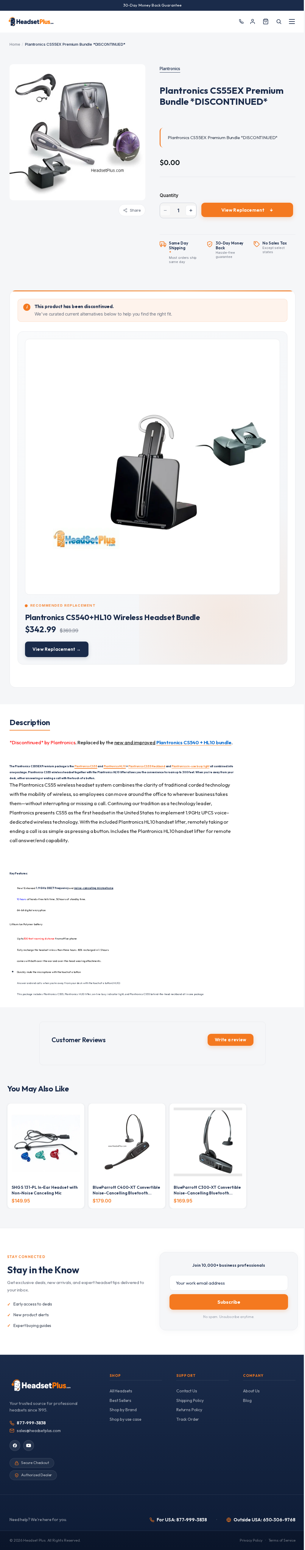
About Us (251, 1391)
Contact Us (186, 1391)
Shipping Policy (190, 1400)
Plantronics (170, 68)
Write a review (230, 1039)
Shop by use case (125, 1419)
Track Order (187, 1419)
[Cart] (266, 21)
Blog (247, 1400)
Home (15, 44)
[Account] (253, 21)
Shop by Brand (123, 1409)
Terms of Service (282, 1540)
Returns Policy (189, 1409)
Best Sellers (120, 1400)
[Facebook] (15, 1445)
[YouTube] (28, 1445)
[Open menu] (292, 21)
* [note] (185, 252)
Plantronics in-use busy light (190, 766)
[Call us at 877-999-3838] (241, 21)
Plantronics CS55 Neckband (146, 766)
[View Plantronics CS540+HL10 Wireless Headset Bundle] (152, 498)
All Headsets (121, 1391)
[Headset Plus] (31, 21)
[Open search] (279, 21)
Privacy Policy (251, 1540)
